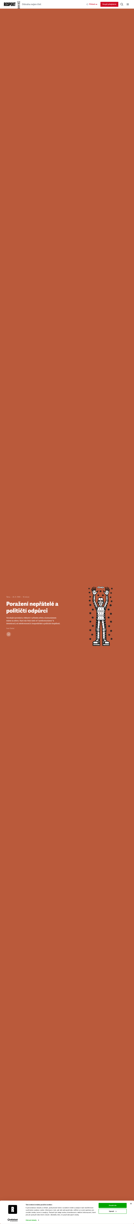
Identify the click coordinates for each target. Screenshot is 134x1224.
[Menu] (127, 4)
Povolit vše (112, 1205)
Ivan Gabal (10, 628)
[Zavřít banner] (131, 1203)
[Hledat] (121, 4)
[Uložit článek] (8, 634)
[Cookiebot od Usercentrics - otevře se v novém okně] (12, 1220)
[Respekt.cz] (9, 4)
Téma (8, 597)
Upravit (111, 1211)
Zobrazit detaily (31, 1220)
